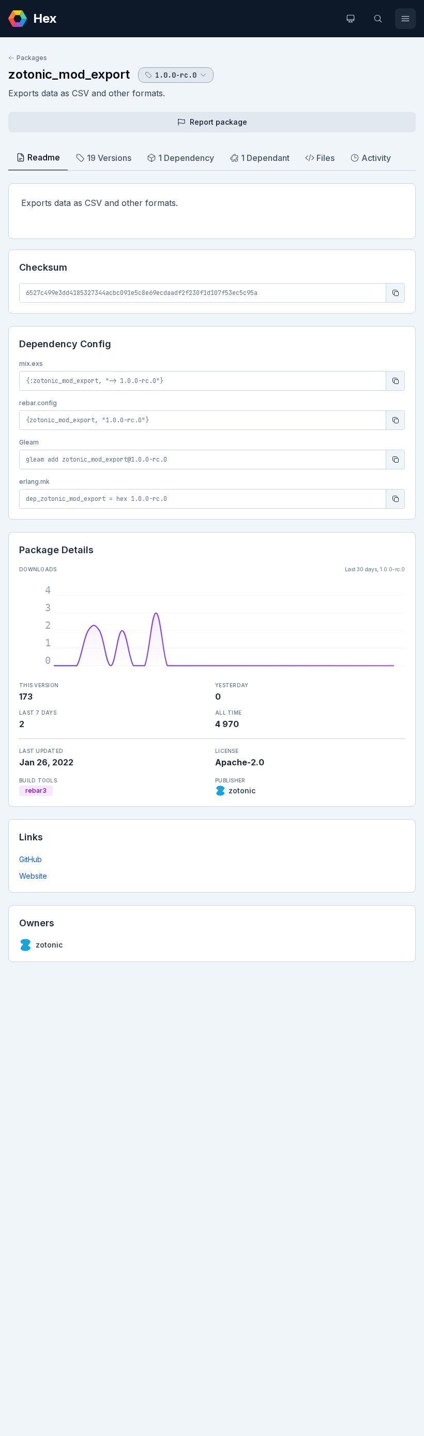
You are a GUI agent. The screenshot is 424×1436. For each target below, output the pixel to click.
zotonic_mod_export (69, 74)
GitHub (30, 859)
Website (33, 875)
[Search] (378, 18)
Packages (32, 58)
